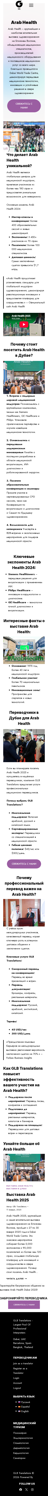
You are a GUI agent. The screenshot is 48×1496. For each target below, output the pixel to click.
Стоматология (21, 1443)
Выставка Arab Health (19, 1186)
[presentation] (24, 1167)
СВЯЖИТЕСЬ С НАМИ (24, 864)
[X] (26, 1489)
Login (16, 1378)
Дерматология (21, 1448)
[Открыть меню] (31, 5)
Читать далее (16, 1278)
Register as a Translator (20, 1371)
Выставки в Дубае (16, 1188)
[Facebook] (20, 1489)
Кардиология (21, 1453)
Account (17, 1383)
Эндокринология (23, 1438)
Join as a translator (23, 1363)
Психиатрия (19, 1433)
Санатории (19, 1458)
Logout (17, 1388)
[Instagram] (32, 1489)
